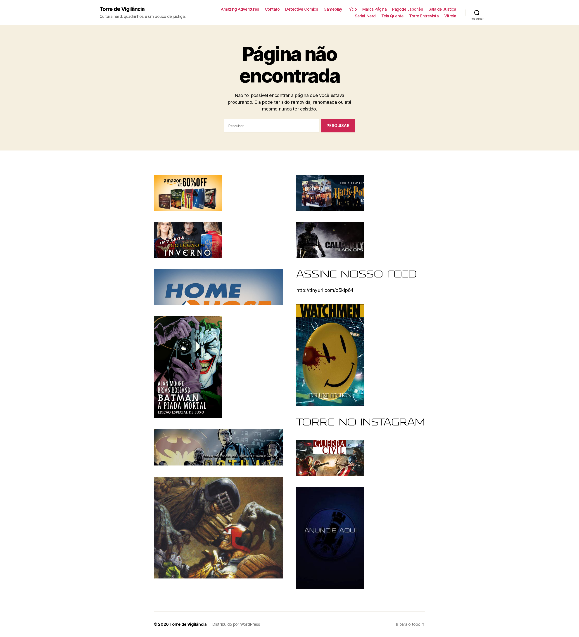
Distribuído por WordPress (236, 624)
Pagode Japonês (407, 9)
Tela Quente (392, 16)
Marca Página (374, 9)
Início (352, 9)
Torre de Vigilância (122, 9)
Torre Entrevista (424, 16)
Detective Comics (301, 9)
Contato (272, 9)
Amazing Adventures (240, 9)
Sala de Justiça (442, 9)
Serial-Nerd (365, 16)
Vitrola (450, 16)
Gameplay (333, 9)
